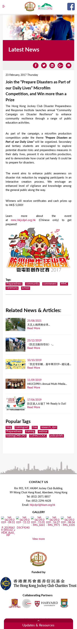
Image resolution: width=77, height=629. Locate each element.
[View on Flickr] (23, 527)
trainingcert (21, 427)
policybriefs (56, 436)
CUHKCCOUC (38, 436)
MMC (64, 284)
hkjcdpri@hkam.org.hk (42, 505)
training (30, 431)
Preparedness (14, 284)
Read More (33, 328)
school (25, 288)
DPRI (45, 6)
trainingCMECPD (16, 436)
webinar (43, 431)
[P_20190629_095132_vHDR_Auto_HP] (8, 535)
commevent (50, 284)
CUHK (15, 603)
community (32, 284)
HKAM (30, 6)
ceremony (12, 288)
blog (8, 427)
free (35, 427)
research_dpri (48, 427)
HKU (64, 603)
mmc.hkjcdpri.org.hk (23, 220)
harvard (46, 603)
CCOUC (27, 603)
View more (38, 539)
